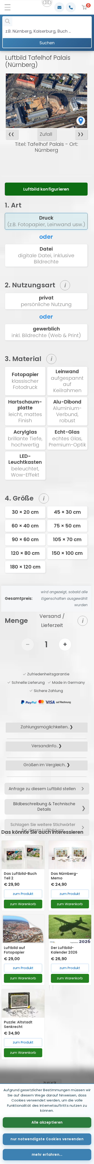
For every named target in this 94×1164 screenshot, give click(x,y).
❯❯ (81, 134)
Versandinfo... (44, 746)
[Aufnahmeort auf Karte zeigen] (80, 120)
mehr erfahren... (47, 1154)
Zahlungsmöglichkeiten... (45, 727)
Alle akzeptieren (47, 1122)
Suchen (47, 43)
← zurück (47, 1082)
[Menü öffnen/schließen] (9, 7)
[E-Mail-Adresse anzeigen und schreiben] (59, 7)
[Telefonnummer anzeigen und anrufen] (71, 7)
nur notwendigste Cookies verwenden (47, 1139)
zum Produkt (23, 893)
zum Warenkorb (23, 904)
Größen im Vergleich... (45, 765)
